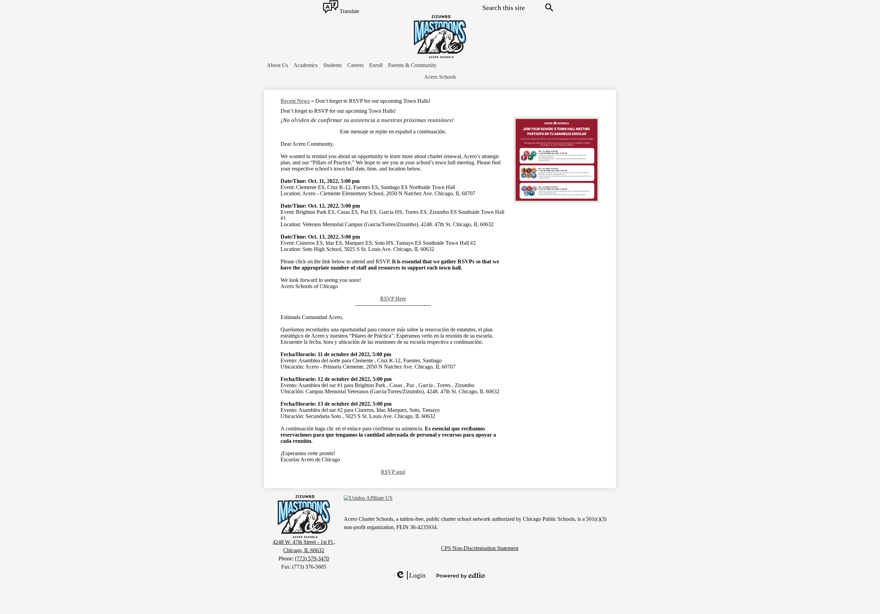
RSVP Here (393, 298)
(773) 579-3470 (312, 558)
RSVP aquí (393, 472)
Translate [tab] (348, 11)
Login (410, 575)
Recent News (295, 101)
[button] (277, 65)
